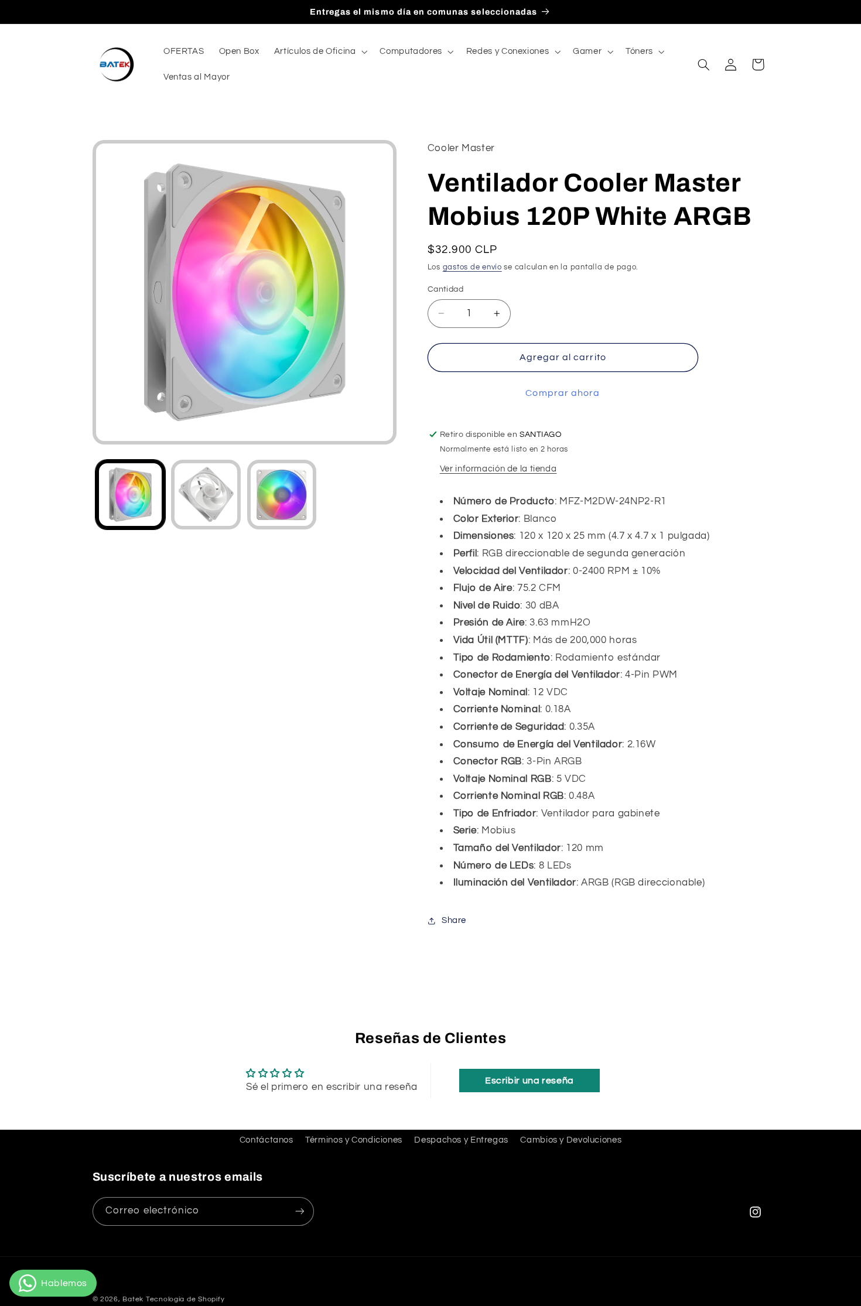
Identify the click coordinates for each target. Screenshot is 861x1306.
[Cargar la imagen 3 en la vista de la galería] (282, 494)
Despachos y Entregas (461, 1140)
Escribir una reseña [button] (529, 1080)
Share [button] (454, 921)
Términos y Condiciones (353, 1140)
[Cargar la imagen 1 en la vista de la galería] (130, 494)
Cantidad (445, 289)
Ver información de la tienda (498, 468)
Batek (133, 1299)
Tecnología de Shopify (185, 1299)
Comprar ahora (562, 393)
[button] (319, 51)
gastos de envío (472, 268)
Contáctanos (266, 1140)
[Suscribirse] (299, 1210)
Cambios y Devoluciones (570, 1140)
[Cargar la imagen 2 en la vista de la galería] (206, 494)
